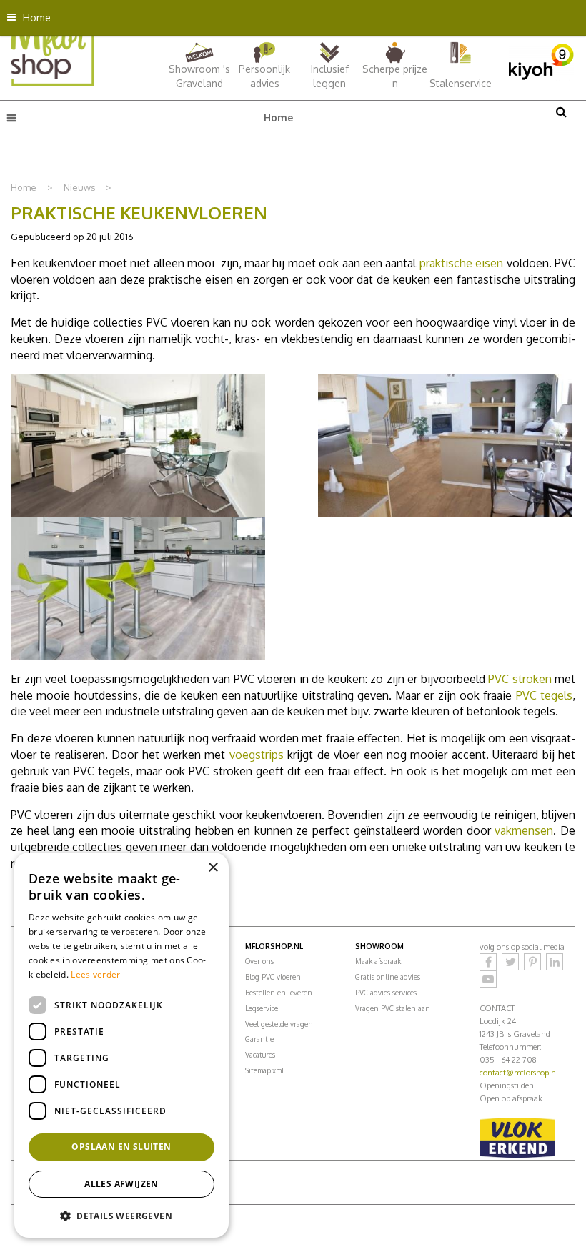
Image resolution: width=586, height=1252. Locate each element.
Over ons (259, 961)
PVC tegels (544, 695)
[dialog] (121, 1045)
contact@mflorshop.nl (519, 1073)
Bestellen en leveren (278, 992)
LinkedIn (554, 961)
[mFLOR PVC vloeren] (52, 49)
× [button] (212, 868)
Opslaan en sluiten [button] (121, 1147)
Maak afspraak (378, 961)
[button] (121, 1215)
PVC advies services (386, 992)
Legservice (261, 1008)
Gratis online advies (387, 977)
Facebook (488, 961)
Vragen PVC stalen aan (392, 1008)
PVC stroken (520, 679)
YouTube (488, 979)
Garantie (259, 1039)
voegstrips (256, 754)
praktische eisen (461, 263)
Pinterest (532, 961)
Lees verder (95, 974)
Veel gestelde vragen (279, 1024)
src (561, 111)
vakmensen (524, 830)
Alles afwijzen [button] (121, 1184)
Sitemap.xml (264, 1070)
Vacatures (260, 1054)
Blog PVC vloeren (273, 977)
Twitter (510, 961)
